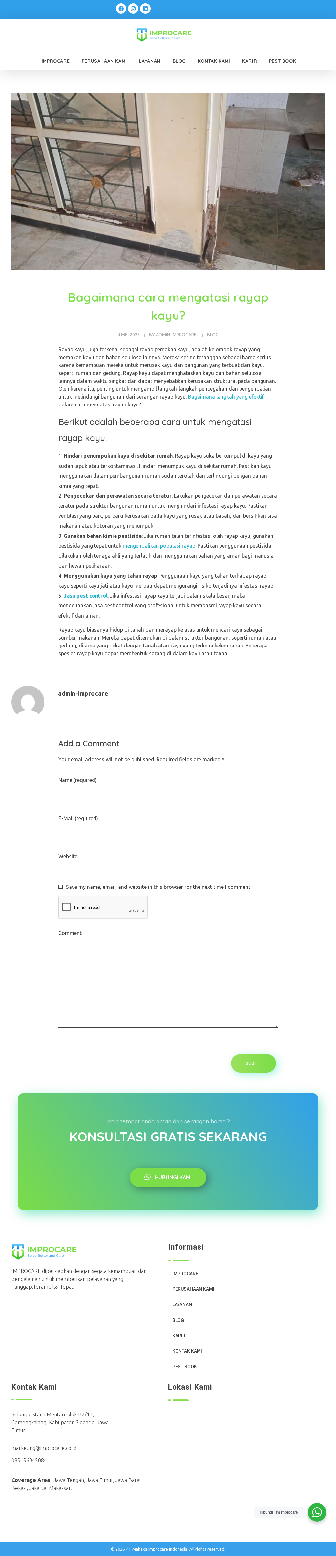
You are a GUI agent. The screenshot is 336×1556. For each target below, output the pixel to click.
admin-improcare (176, 334)
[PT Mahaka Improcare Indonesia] (169, 35)
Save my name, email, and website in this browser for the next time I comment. (158, 887)
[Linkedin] (145, 8)
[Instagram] (133, 8)
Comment (70, 933)
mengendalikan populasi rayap (159, 546)
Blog (213, 334)
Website (67, 856)
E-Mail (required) (78, 818)
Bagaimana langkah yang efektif (226, 397)
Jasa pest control (86, 596)
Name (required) (77, 780)
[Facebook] (121, 8)
